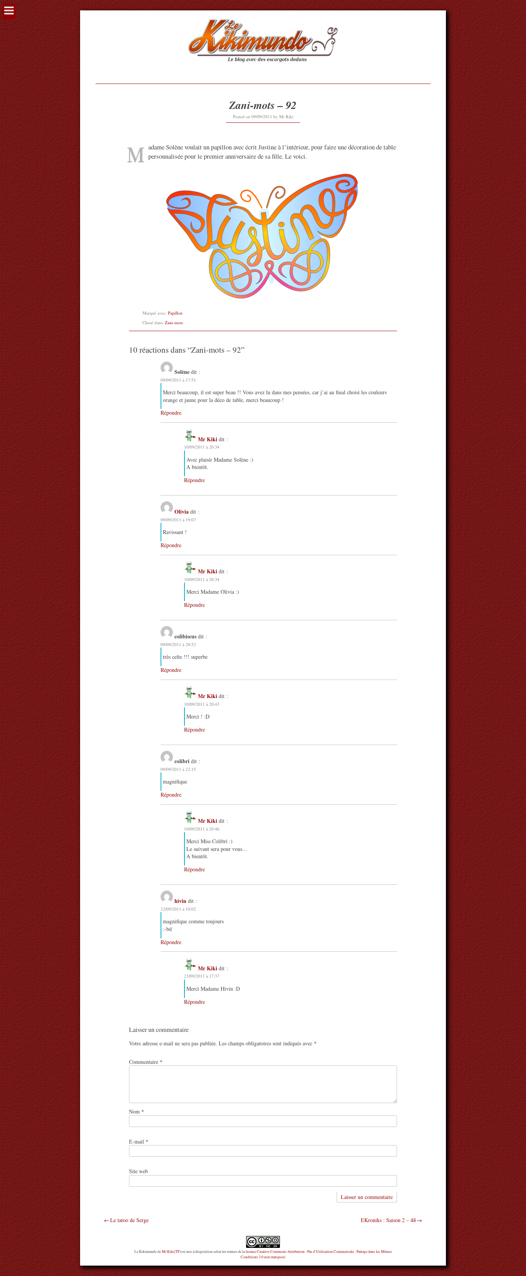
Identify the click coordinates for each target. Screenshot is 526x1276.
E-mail (138, 1141)
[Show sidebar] (9, 11)
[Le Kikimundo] (263, 71)
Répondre (171, 412)
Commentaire (145, 1061)
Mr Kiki (286, 116)
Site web (138, 1171)
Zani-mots (174, 322)
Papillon (175, 313)
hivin (180, 901)
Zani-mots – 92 (263, 104)
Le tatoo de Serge (129, 1220)
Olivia (181, 511)
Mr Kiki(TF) (171, 1251)
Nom (136, 1111)
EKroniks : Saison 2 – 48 (388, 1220)
